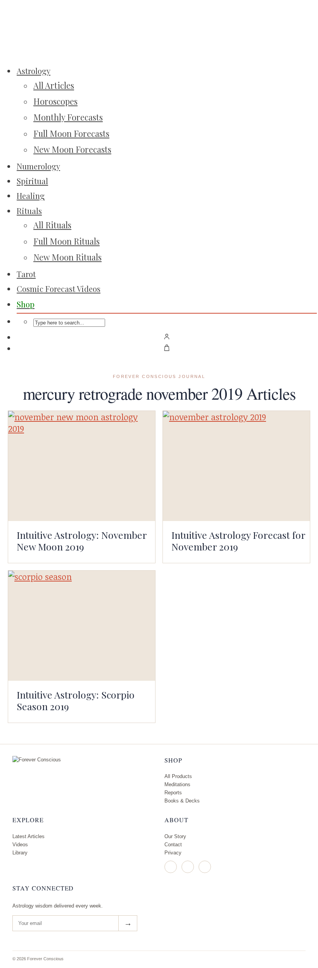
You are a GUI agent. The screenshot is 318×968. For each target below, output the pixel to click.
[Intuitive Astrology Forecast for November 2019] (236, 466)
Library (20, 853)
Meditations (177, 784)
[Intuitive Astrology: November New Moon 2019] (81, 466)
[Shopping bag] (167, 348)
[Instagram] (170, 867)
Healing (31, 195)
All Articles (53, 85)
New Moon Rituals (67, 257)
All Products (178, 776)
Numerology (38, 166)
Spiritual (32, 181)
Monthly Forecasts (68, 117)
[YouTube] (205, 867)
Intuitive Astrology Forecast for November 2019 (238, 540)
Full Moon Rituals (66, 241)
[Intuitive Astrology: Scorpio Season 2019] (81, 626)
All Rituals (52, 224)
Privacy (172, 853)
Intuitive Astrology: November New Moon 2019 (82, 540)
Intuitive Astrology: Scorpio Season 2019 (76, 700)
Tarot (26, 274)
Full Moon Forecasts (71, 133)
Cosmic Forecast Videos (58, 288)
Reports (173, 792)
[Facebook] (187, 867)
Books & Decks (182, 801)
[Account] (167, 336)
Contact (173, 844)
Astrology (33, 71)
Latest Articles (28, 836)
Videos (20, 844)
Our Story (175, 836)
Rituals (29, 210)
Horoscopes (55, 101)
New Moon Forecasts (72, 149)
